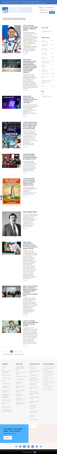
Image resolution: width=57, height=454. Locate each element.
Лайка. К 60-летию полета (34, 388)
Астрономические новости (20, 391)
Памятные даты (45, 73)
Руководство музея (6, 400)
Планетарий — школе (21, 376)
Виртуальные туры (20, 379)
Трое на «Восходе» (34, 419)
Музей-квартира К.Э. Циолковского (45, 62)
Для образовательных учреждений (6, 371)
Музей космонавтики (44, 57)
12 (9, 351)
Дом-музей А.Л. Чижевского (45, 45)
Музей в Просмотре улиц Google (20, 399)
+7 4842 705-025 (49, 368)
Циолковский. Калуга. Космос (21, 373)
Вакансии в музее (6, 407)
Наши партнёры (6, 383)
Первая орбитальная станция (35, 398)
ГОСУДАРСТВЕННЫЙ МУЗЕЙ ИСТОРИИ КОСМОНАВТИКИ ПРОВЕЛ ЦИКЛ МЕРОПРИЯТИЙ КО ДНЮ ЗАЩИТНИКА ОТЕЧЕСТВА (30, 156)
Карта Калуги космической (19, 395)
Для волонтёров (6, 378)
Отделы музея (50, 7)
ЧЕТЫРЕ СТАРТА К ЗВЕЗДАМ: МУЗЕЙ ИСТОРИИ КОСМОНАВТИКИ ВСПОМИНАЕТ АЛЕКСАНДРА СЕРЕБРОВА (30, 323)
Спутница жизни (33, 375)
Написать (7, 437)
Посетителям (43, 12)
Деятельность (43, 10)
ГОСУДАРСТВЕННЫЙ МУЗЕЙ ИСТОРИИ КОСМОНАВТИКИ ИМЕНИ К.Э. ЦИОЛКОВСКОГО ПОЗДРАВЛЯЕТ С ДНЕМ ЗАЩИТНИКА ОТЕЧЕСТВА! (29, 182)
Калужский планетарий (44, 53)
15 (15, 351)
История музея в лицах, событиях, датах (20, 368)
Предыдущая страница (8, 354)
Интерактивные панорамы (19, 382)
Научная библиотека (44, 66)
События (41, 7)
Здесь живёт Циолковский (33, 367)
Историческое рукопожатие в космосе (33, 407)
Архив (42, 94)
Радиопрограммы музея (20, 387)
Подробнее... (25, 54)
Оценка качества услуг (6, 403)
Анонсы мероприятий (44, 41)
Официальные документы (5, 387)
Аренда (3, 380)
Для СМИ (4, 366)
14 (13, 351)
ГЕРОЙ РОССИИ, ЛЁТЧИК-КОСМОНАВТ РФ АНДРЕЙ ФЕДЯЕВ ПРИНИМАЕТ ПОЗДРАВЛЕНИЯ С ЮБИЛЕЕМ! (30, 28)
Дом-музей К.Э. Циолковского (45, 49)
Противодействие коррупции (6, 391)
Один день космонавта (32, 416)
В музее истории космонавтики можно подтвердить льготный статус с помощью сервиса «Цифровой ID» (30, 99)
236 (20, 351)
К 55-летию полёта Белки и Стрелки (34, 411)
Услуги (52, 10)
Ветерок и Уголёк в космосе (34, 402)
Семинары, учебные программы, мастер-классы (46, 82)
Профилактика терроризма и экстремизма (5, 396)
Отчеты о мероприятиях (44, 70)
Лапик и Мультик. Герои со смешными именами (34, 393)
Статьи (43, 86)
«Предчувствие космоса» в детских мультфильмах (34, 379)
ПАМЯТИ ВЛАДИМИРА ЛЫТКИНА (30, 212)
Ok (34, 452)
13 (11, 351)
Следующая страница (18, 354)
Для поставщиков (6, 375)
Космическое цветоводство (33, 384)
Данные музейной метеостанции (20, 403)
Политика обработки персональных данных (7, 410)
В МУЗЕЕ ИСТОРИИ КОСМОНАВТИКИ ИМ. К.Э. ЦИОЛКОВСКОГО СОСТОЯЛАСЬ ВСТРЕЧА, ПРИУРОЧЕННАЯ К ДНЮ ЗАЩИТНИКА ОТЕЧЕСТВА (30, 245)
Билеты (52, 12)
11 (7, 351)
